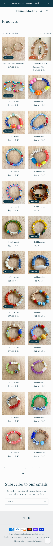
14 (23, 473)
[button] (5, 11)
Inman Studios (20, 534)
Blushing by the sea (39, 63)
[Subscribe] (45, 502)
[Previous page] (5, 467)
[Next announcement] (48, 3)
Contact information (34, 541)
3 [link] (25, 467)
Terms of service (43, 537)
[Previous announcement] (4, 3)
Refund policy (17, 537)
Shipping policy (19, 541)
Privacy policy (29, 537)
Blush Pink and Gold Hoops (13, 63)
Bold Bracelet (14, 101)
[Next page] (30, 473)
